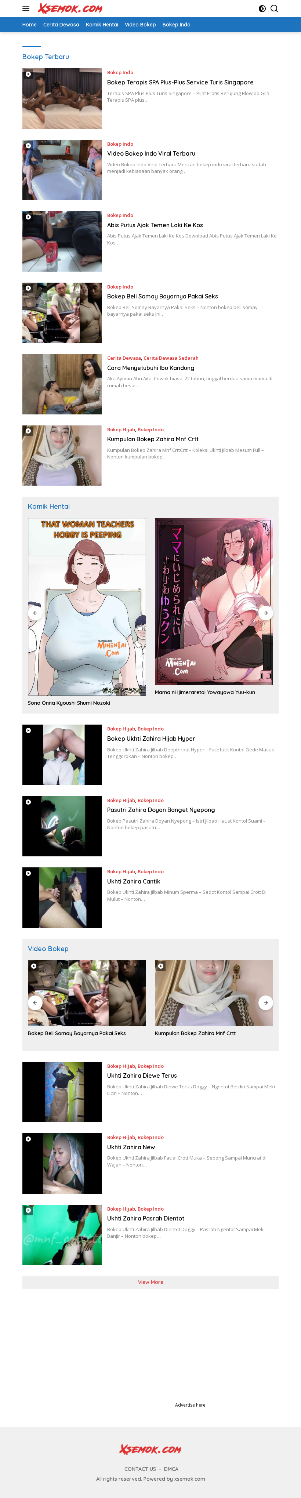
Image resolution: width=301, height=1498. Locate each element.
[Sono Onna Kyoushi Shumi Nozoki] (87, 607)
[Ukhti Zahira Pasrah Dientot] (62, 1235)
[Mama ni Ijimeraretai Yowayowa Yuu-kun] (214, 601)
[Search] (274, 9)
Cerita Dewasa (124, 358)
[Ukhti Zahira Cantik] (62, 897)
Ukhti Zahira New (131, 1147)
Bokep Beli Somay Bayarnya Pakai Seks (162, 296)
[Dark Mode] (262, 9)
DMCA (171, 1469)
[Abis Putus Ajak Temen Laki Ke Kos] (62, 241)
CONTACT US (140, 1469)
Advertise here (190, 1405)
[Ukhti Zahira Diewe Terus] (62, 1092)
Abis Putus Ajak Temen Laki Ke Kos (155, 225)
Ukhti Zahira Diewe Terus (142, 1075)
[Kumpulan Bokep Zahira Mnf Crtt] (62, 455)
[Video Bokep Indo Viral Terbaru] (62, 170)
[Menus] (27, 8)
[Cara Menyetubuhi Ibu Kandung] (62, 384)
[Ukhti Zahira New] (62, 1163)
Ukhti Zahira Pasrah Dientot (145, 1218)
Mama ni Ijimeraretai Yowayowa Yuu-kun (205, 692)
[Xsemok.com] (69, 8)
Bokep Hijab (121, 429)
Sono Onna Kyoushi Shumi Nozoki (69, 703)
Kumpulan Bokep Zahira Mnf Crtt (153, 439)
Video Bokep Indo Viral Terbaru (151, 153)
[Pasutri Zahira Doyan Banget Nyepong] (62, 826)
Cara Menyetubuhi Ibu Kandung (151, 367)
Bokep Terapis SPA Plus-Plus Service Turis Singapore (180, 82)
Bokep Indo (120, 72)
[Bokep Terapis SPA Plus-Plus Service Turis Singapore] (62, 98)
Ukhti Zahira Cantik (133, 881)
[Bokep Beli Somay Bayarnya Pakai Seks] (62, 313)
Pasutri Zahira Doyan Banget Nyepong (161, 809)
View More (150, 1282)
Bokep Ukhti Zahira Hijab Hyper (151, 738)
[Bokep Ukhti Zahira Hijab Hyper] (62, 755)
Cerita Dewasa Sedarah (171, 358)
